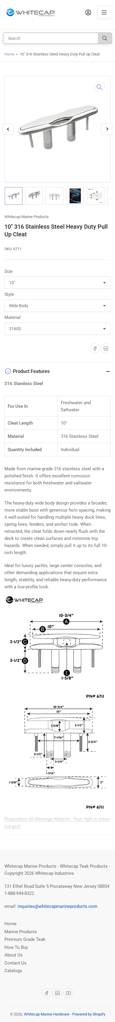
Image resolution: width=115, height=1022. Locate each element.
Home (9, 54)
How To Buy (16, 947)
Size (8, 271)
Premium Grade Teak (24, 939)
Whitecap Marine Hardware (46, 1014)
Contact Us (15, 963)
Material (12, 317)
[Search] (105, 38)
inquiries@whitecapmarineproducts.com (57, 906)
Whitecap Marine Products (26, 216)
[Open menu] (104, 12)
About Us (13, 955)
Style (9, 294)
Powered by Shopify (88, 1014)
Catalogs (13, 970)
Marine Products (20, 931)
